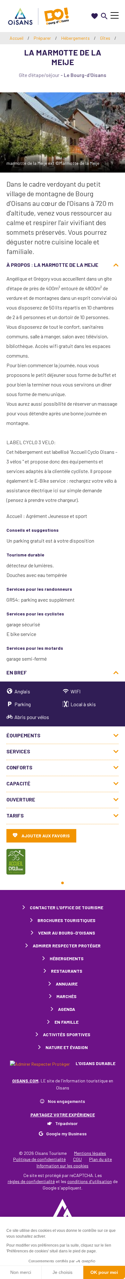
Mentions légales (90, 1153)
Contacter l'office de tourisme (66, 907)
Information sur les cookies (62, 1165)
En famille (66, 1022)
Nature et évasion (67, 1047)
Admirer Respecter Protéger (67, 945)
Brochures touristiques (67, 920)
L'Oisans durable (95, 1063)
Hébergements (76, 38)
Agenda (66, 1009)
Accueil (16, 38)
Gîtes (105, 38)
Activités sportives (66, 1034)
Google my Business (66, 1133)
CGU (77, 1159)
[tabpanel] (15, 862)
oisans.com (25, 1080)
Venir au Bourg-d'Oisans (66, 933)
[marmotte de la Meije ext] (62, 132)
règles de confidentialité (31, 1181)
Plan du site (100, 1159)
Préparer (43, 38)
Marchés (66, 996)
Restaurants (66, 971)
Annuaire (67, 984)
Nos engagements (66, 1101)
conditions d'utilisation (89, 1181)
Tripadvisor (66, 1123)
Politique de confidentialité (39, 1159)
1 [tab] (62, 883)
